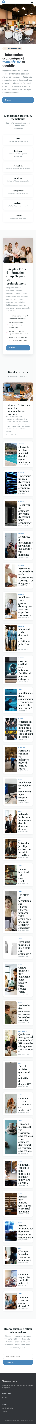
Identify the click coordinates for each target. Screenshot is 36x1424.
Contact (4, 1411)
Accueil (4, 1397)
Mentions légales (7, 1408)
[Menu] (32, 1)
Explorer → (9, 100)
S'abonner (10, 1362)
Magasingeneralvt (10, 1380)
